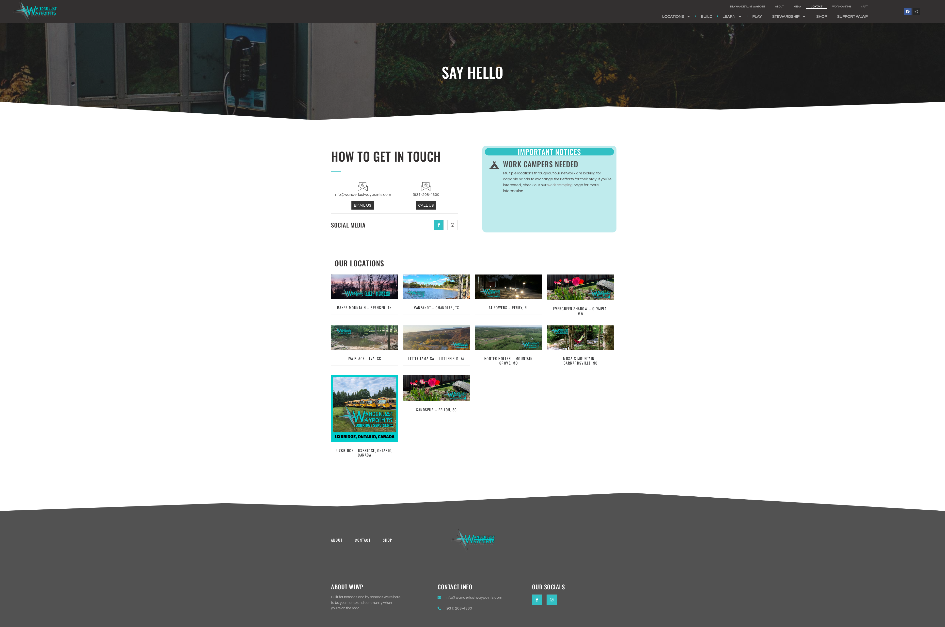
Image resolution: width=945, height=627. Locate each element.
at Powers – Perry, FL (508, 307)
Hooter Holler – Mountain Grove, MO (508, 361)
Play (757, 16)
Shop (821, 16)
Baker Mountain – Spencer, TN (364, 307)
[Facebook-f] (439, 225)
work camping (560, 185)
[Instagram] (916, 11)
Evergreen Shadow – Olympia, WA (580, 311)
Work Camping (841, 6)
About (779, 6)
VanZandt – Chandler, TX (436, 307)
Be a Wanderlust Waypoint (747, 6)
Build (706, 16)
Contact (816, 6)
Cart (864, 6)
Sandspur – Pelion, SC (436, 409)
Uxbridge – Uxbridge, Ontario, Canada (364, 453)
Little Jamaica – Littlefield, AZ (436, 358)
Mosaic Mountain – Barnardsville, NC (580, 361)
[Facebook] (908, 11)
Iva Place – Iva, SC (364, 358)
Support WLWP (852, 16)
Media (797, 6)
